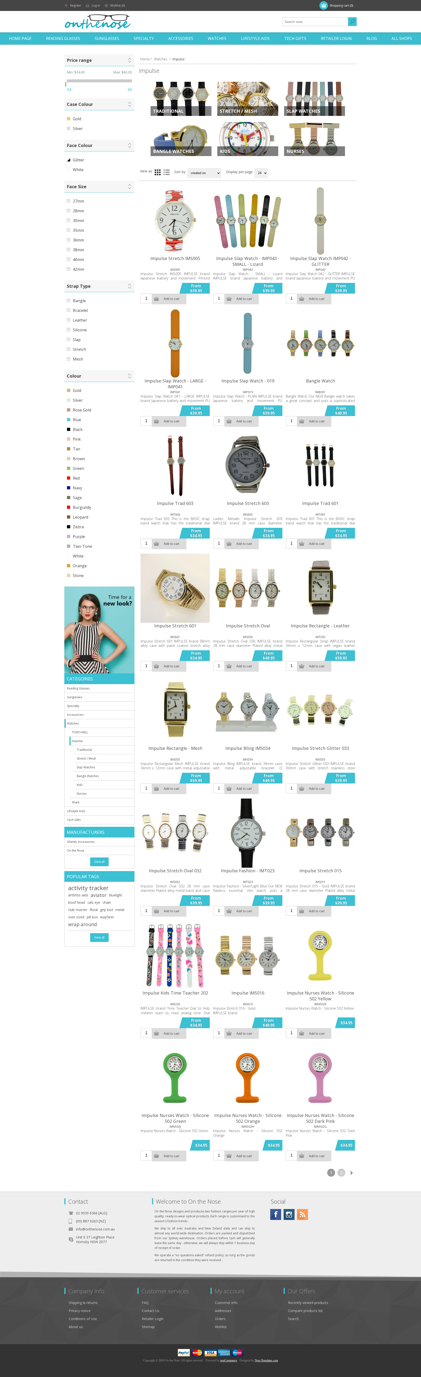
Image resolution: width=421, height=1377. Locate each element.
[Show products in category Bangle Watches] (181, 139)
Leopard (80, 517)
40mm (78, 259)
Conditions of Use (83, 1318)
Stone (78, 575)
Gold (77, 118)
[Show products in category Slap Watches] (314, 99)
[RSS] (302, 1214)
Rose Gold (82, 410)
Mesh (78, 359)
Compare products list (305, 1310)
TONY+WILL (80, 732)
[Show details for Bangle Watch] (320, 343)
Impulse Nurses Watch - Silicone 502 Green (175, 1118)
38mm (78, 249)
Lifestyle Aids (255, 38)
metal (119, 909)
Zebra (78, 527)
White (78, 169)
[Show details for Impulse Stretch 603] (247, 465)
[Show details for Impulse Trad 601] (320, 465)
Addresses (223, 1310)
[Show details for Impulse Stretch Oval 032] (175, 833)
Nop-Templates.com (266, 1360)
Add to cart (171, 299)
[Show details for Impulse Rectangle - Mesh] (175, 710)
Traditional (168, 111)
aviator (98, 895)
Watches (217, 38)
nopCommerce (228, 1360)
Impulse (77, 741)
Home (145, 59)
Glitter (78, 160)
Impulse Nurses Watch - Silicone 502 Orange (248, 1118)
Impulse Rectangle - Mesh (175, 748)
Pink (77, 439)
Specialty (144, 38)
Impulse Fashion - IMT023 (248, 871)
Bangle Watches (173, 151)
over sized (76, 917)
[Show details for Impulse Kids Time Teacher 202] (175, 955)
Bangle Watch (320, 381)
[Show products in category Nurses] (314, 139)
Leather (80, 320)
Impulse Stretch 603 (248, 503)
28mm (78, 211)
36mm (78, 240)
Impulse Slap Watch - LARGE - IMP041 (175, 384)
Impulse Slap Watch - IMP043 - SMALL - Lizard (247, 261)
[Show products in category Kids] (247, 139)
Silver (78, 128)
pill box (92, 917)
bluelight (115, 895)
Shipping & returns (83, 1302)
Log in (96, 5)
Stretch (79, 349)
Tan (76, 449)
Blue (77, 419)
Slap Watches (303, 111)
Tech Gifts (295, 38)
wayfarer (107, 917)
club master (77, 909)
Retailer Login (336, 38)
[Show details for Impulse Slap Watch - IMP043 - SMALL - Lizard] (247, 220)
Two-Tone (82, 546)
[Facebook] (275, 1214)
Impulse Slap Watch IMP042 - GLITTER (320, 261)
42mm (78, 269)
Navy (77, 488)
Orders (220, 1318)
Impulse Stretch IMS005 (175, 258)
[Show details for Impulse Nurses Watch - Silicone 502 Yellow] (320, 955)
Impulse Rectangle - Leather (320, 626)
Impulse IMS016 (247, 993)
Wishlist (221, 1326)
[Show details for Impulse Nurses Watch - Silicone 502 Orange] (247, 1077)
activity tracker (88, 888)
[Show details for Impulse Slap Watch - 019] (247, 343)
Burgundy (82, 507)
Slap (77, 339)
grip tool (106, 909)
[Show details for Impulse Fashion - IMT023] (247, 833)
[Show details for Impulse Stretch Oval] (247, 588)
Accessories (180, 38)
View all (99, 862)
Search (352, 21)
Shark (75, 802)
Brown (79, 458)
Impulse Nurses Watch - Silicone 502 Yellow (320, 996)
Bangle (79, 300)
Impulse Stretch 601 (175, 626)
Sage (77, 497)
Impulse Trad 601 (320, 503)
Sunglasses (107, 38)
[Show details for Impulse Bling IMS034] (247, 710)
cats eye (93, 902)
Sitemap (148, 1326)
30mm (78, 220)
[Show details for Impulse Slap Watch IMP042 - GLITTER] (320, 220)
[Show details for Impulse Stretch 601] (175, 588)
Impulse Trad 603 (175, 503)
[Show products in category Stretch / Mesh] (247, 99)
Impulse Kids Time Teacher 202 (175, 993)
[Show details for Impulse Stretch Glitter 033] (320, 710)
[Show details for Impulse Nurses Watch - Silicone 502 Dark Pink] (320, 1077)
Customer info (226, 1302)
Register (75, 5)
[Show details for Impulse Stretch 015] (320, 833)
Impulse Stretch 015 (320, 871)
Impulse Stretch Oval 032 (175, 871)
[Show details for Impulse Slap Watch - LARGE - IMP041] (175, 343)
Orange (80, 565)
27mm (78, 201)
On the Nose (75, 850)
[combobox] (315, 21)
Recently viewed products (308, 1302)
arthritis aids (78, 895)
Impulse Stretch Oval (248, 626)
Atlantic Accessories (81, 842)
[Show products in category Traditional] (181, 99)
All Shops (402, 38)
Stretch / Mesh (238, 111)
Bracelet (80, 310)
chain (107, 902)
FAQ (145, 1302)
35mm (78, 230)
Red (76, 478)
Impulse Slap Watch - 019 (247, 381)
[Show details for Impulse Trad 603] (175, 465)
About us (76, 1326)
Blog (371, 38)
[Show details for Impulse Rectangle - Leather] (320, 588)
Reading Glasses (63, 38)
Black (78, 429)
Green (78, 468)
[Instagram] (289, 1214)
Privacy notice (80, 1310)
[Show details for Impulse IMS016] (247, 955)
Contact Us (150, 1310)
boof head (76, 902)
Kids (225, 151)
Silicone (80, 330)
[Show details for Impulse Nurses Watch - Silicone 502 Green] (175, 1077)
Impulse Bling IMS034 (247, 748)
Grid (157, 172)
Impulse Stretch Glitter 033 (320, 748)
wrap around (82, 924)
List (166, 172)
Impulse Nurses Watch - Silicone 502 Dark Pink (320, 1118)
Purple (79, 536)
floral (94, 909)
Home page (20, 38)
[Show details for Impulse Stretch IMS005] (175, 220)
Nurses (295, 151)
